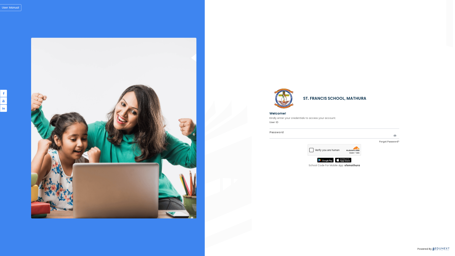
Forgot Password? (389, 141)
